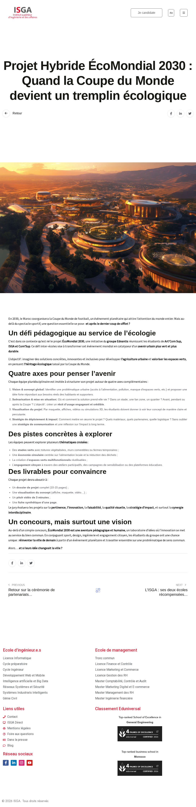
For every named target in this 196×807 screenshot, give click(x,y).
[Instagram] (21, 763)
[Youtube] (29, 763)
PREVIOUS (18, 585)
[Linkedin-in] (13, 763)
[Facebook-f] (6, 763)
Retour (17, 113)
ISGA (16, 801)
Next (179, 585)
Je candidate (146, 12)
